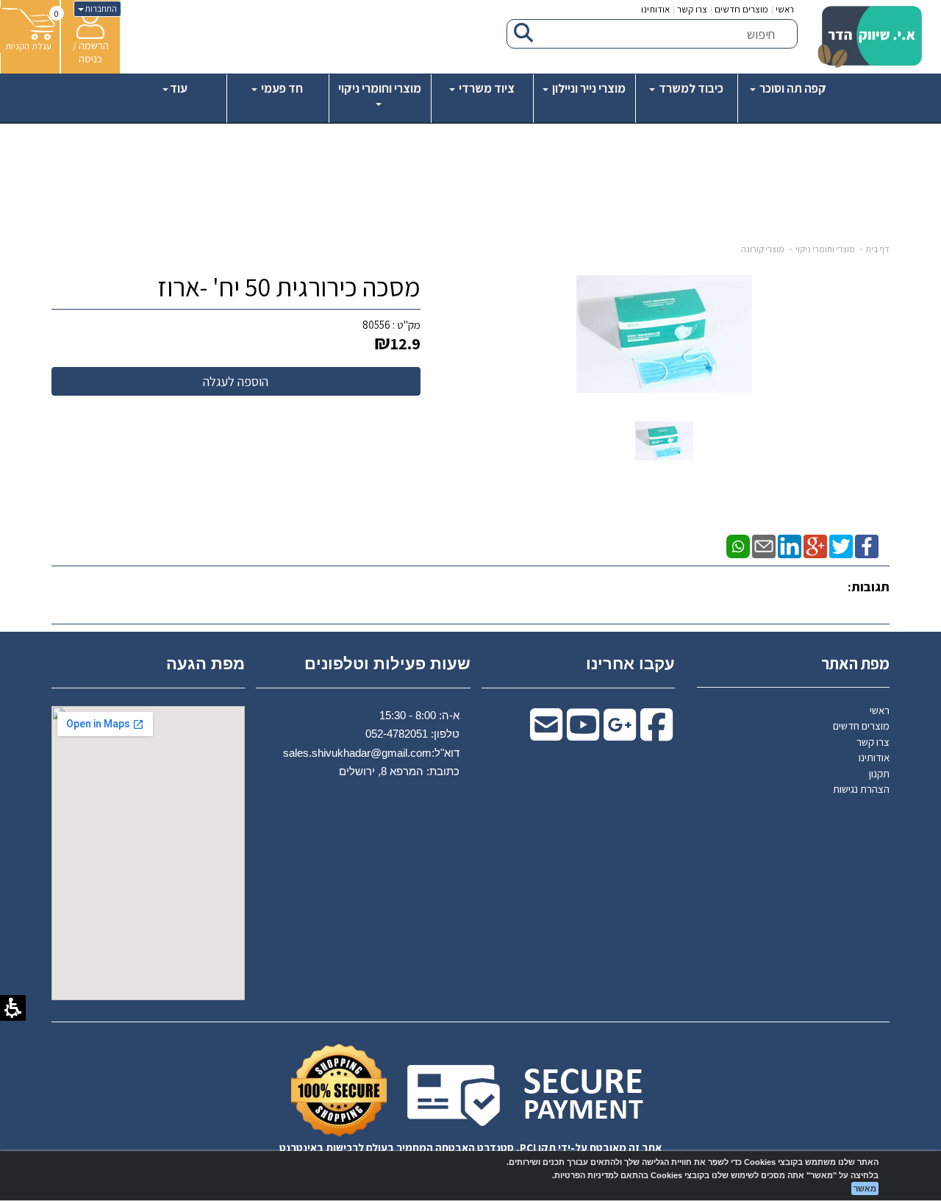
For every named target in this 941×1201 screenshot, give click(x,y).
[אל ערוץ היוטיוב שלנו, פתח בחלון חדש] (583, 734)
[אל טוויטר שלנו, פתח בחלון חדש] (841, 545)
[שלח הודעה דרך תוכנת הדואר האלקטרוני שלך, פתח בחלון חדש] (764, 545)
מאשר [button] (865, 1188)
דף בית (878, 248)
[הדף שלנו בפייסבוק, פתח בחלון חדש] (867, 545)
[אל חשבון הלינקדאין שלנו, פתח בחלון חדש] (789, 545)
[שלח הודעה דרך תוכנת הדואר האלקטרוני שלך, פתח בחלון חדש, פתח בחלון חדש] (546, 734)
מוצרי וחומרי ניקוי (379, 88)
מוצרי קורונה (762, 248)
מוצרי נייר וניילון (588, 88)
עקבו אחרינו (630, 664)
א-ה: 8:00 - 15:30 (419, 715)
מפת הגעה (205, 664)
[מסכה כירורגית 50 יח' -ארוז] (664, 440)
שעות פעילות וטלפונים (387, 664)
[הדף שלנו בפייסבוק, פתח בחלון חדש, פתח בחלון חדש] (656, 734)
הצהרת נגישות (861, 789)
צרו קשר (692, 9)
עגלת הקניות (28, 46)
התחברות (100, 8)
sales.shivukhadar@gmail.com (357, 752)
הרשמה (94, 45)
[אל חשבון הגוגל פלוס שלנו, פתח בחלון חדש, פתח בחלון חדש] (620, 734)
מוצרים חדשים (741, 9)
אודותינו (655, 9)
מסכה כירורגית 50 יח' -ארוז (289, 287)
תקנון (879, 773)
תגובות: (869, 586)
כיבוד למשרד (689, 88)
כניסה (90, 58)
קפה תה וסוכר (791, 88)
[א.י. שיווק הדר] (870, 37)
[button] (664, 439)
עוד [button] (178, 88)
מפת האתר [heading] (855, 663)
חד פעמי (281, 88)
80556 (376, 325)
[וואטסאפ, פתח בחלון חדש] (738, 545)
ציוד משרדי (486, 88)
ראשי (785, 9)
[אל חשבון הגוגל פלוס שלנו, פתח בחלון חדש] (815, 545)
